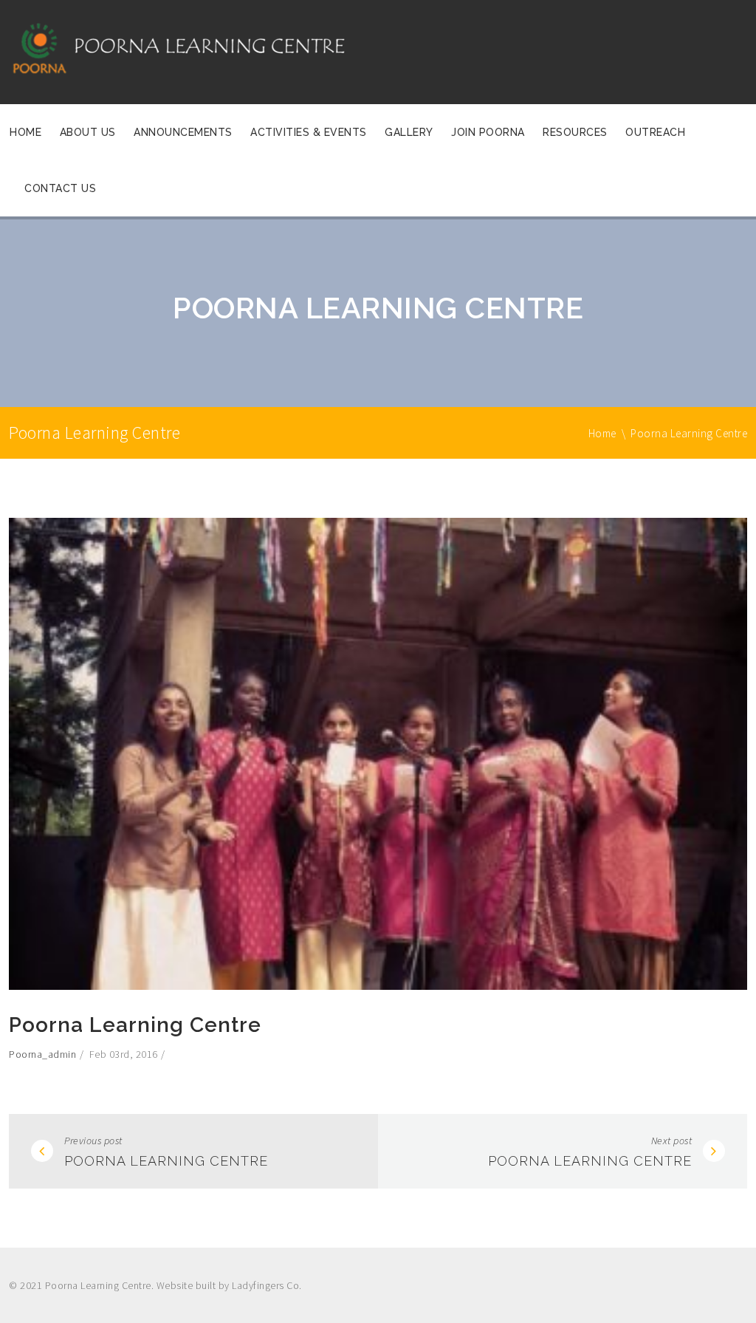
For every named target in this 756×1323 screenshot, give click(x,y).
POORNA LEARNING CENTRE (166, 1161)
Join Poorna (488, 132)
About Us (88, 132)
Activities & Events (308, 132)
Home (25, 132)
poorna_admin (42, 1054)
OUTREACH (655, 132)
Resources (575, 132)
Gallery (409, 132)
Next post (671, 1140)
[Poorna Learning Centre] (198, 51)
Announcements (183, 132)
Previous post (93, 1140)
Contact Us (60, 188)
